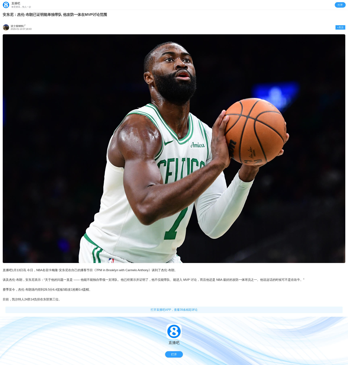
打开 (340, 4)
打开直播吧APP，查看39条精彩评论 (174, 309)
